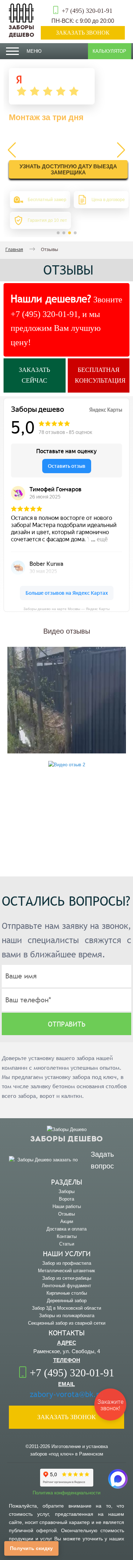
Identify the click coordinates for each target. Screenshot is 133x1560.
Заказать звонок (83, 33)
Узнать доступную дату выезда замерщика (68, 169)
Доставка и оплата (66, 1229)
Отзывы (66, 1214)
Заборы (66, 1191)
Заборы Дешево (21, 31)
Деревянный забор (67, 1300)
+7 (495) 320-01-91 (87, 10)
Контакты (67, 1236)
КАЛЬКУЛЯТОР (109, 51)
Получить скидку (31, 1548)
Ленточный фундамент (66, 1285)
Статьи (66, 1244)
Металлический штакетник (66, 1270)
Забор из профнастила (66, 1263)
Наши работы (66, 1206)
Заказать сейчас (34, 375)
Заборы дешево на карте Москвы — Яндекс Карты (66, 609)
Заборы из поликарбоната (66, 1315)
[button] (58, 232)
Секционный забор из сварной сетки (66, 1323)
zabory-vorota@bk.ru (67, 1394)
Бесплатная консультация (100, 375)
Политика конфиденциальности (66, 1492)
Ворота (66, 1199)
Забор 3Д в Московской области (66, 1308)
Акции (66, 1221)
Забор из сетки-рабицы (66, 1278)
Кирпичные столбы (66, 1293)
